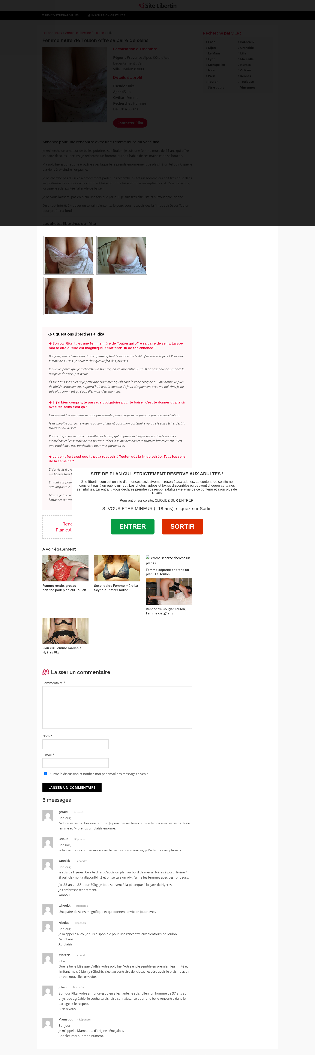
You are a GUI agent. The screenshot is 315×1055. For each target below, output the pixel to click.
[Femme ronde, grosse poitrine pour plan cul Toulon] (65, 568)
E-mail (48, 755)
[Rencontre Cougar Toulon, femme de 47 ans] (169, 591)
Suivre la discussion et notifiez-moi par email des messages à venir (98, 774)
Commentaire (53, 683)
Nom (47, 736)
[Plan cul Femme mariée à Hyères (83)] (65, 630)
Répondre (79, 812)
